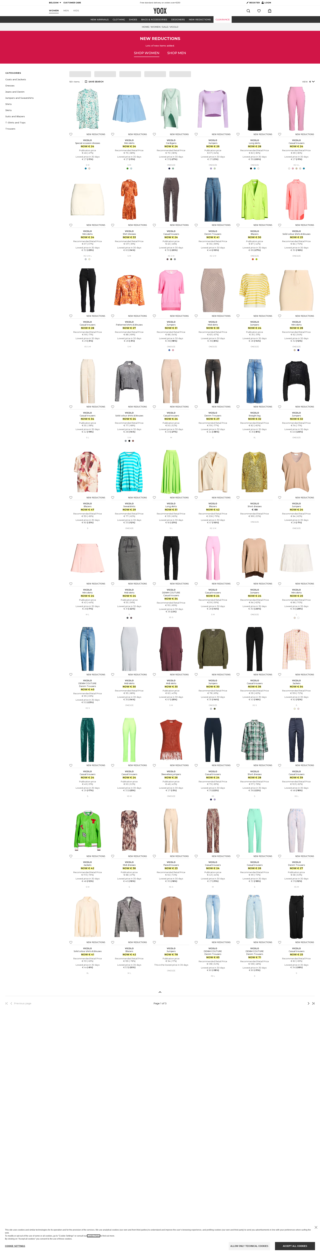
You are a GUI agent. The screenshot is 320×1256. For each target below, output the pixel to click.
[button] (35, 79)
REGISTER (254, 2)
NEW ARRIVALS (99, 19)
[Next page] (297, 1003)
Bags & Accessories (154, 19)
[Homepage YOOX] (160, 11)
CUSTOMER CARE (72, 2)
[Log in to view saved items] (259, 10)
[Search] (248, 10)
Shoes (133, 19)
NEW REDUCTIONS (200, 19)
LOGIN (266, 3)
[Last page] (312, 1003)
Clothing (119, 19)
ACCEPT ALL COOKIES (295, 1246)
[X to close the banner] (316, 1227)
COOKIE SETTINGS (15, 1246)
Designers (178, 19)
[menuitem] (54, 10)
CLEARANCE (223, 19)
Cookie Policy (93, 1236)
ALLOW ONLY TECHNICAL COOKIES (249, 1246)
